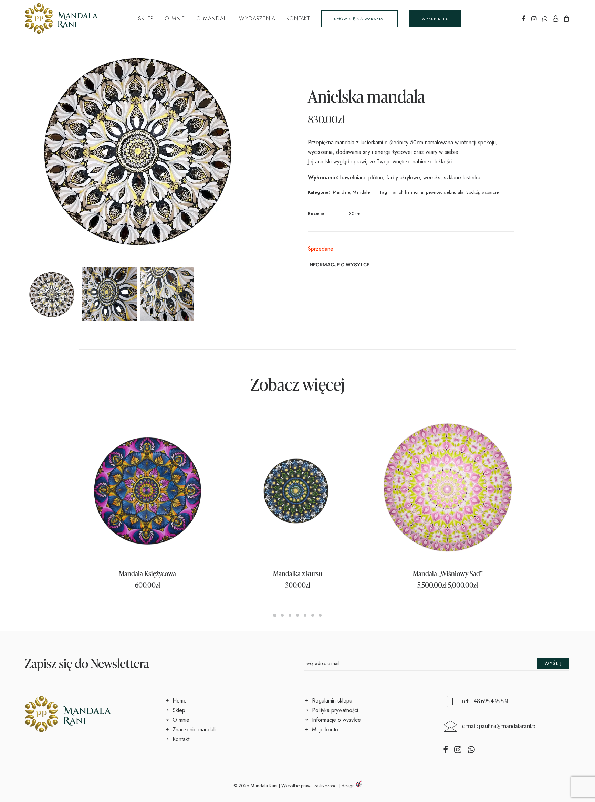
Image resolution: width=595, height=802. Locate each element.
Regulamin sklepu (332, 701)
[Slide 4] (297, 615)
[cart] (565, 18)
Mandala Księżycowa (147, 573)
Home (180, 701)
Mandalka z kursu (297, 573)
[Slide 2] (109, 294)
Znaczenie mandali (194, 730)
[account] (555, 18)
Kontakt (298, 18)
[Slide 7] (320, 615)
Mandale (341, 192)
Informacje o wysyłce (336, 720)
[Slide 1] (52, 294)
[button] (523, 18)
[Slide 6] (312, 615)
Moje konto (325, 730)
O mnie (175, 18)
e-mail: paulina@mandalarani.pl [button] (499, 726)
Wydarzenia (257, 18)
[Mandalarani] (61, 18)
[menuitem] (145, 18)
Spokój (472, 192)
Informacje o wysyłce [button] (339, 264)
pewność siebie (440, 192)
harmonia (414, 192)
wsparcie (490, 192)
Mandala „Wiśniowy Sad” (448, 573)
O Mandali (212, 18)
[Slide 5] (305, 615)
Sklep (145, 18)
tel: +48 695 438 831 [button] (485, 701)
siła (460, 192)
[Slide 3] (167, 294)
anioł (397, 192)
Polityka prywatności (335, 710)
